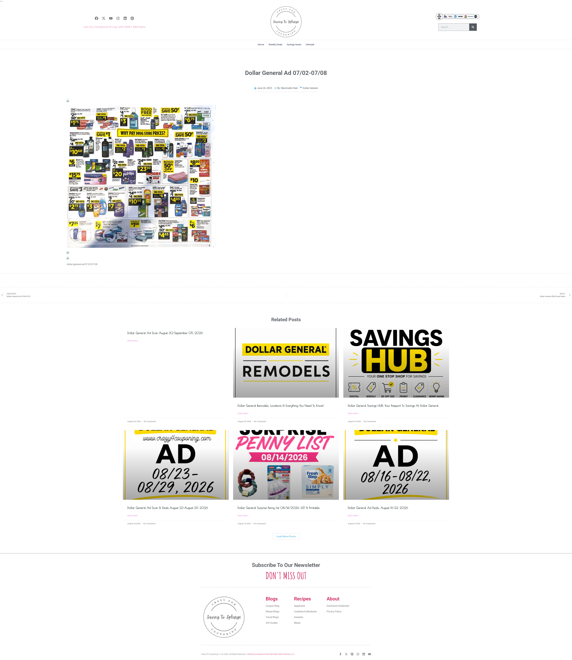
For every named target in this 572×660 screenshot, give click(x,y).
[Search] (473, 27)
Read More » (133, 341)
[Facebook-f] (340, 654)
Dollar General (310, 88)
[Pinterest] (132, 18)
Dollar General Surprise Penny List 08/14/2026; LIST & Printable (279, 507)
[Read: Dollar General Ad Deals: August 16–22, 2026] (396, 465)
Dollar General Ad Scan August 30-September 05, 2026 (165, 333)
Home (261, 44)
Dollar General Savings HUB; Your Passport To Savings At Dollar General (393, 405)
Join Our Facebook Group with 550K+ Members (114, 27)
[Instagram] (118, 18)
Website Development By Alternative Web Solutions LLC (270, 654)
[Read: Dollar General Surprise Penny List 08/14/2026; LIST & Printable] (286, 465)
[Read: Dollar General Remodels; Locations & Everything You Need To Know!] (286, 363)
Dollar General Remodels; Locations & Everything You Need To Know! (281, 405)
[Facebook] (96, 18)
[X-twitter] (103, 18)
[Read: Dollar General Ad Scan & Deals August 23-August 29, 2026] (176, 465)
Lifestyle (310, 44)
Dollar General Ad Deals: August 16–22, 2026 (378, 507)
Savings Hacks (294, 44)
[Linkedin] (125, 18)
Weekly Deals (275, 44)
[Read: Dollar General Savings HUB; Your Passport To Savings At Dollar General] (396, 363)
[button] (286, 536)
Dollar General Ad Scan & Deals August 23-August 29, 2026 (167, 507)
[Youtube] (110, 18)
